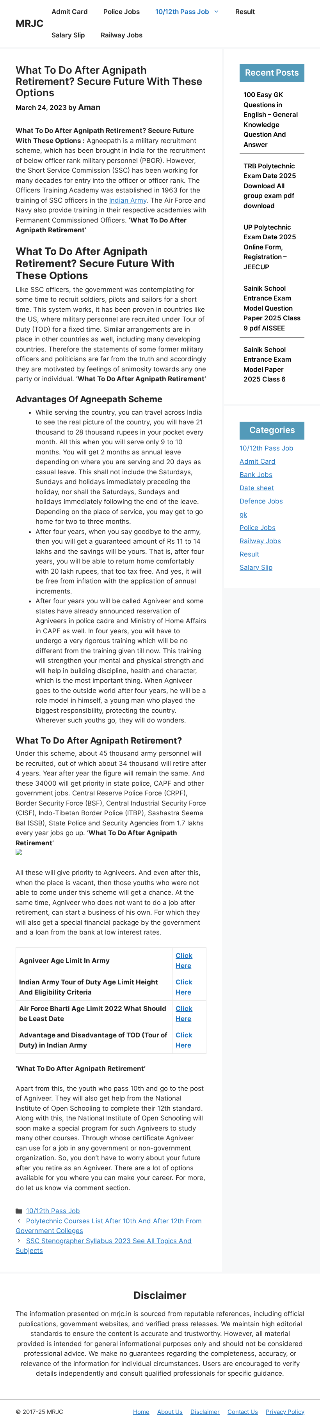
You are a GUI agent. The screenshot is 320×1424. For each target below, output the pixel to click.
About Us (170, 1411)
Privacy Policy (285, 1411)
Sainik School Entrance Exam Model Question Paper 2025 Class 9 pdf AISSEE (272, 308)
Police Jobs (121, 12)
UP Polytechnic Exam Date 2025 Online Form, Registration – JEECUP (270, 247)
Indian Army (127, 200)
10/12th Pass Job (182, 12)
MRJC (30, 23)
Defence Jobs (261, 501)
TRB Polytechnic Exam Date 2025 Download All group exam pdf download (270, 186)
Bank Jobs (256, 475)
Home (141, 1411)
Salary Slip (68, 35)
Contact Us (243, 1411)
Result (245, 12)
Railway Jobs (121, 35)
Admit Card (70, 12)
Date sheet (257, 488)
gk (243, 514)
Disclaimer (205, 1411)
